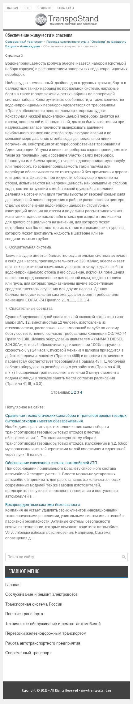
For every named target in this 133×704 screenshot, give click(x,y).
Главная (12, 8)
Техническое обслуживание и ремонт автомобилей (53, 623)
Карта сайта (65, 8)
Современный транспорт (24, 41)
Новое (26, 8)
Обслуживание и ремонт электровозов (41, 594)
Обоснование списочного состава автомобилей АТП (51, 463)
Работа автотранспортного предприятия (42, 643)
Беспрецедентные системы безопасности (42, 505)
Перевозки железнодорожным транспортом (45, 633)
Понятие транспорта (24, 613)
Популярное (44, 8)
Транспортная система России (33, 604)
